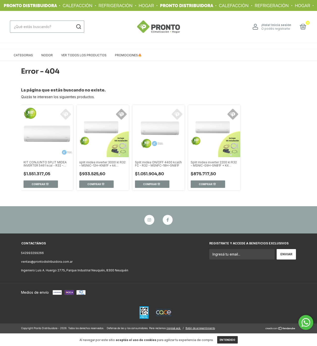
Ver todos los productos (83, 55)
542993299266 (32, 253)
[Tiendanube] (280, 329)
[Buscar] (78, 26)
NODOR (47, 55)
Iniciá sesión (281, 25)
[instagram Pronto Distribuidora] (149, 220)
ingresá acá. (173, 328)
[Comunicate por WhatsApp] (305, 322)
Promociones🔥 (128, 55)
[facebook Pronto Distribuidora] (168, 220)
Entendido (227, 339)
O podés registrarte (275, 28)
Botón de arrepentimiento (200, 328)
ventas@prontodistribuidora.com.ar (47, 261)
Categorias (23, 55)
